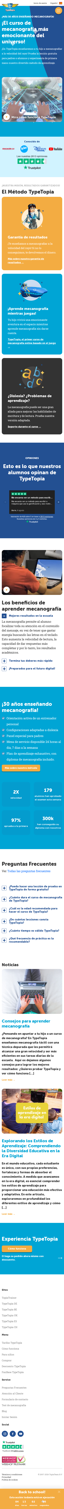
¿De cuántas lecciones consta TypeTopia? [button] (28, 921)
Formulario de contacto (15, 1399)
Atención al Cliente (12, 1393)
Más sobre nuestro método (21, 768)
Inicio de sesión (40, 3)
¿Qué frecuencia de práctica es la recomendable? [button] (31, 940)
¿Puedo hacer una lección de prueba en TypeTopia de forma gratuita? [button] (35, 888)
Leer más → (8, 1079)
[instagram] (5, 1434)
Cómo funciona (17, 1248)
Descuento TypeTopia (14, 1366)
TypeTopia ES (9, 1321)
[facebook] (13, 1434)
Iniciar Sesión (9, 1417)
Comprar (7, 1360)
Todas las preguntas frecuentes (28, 871)
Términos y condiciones (12, 1474)
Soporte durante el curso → (24, 426)
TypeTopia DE (9, 1303)
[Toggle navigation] (58, 10)
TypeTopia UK (10, 1315)
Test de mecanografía (14, 1405)
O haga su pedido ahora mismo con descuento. (23, 1258)
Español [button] (54, 3)
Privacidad (6, 1477)
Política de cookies (10, 1480)
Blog (4, 1411)
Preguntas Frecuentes (14, 1387)
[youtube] (21, 1434)
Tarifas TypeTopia (12, 1342)
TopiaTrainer (9, 1297)
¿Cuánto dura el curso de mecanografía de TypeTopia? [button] (35, 899)
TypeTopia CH (9, 1327)
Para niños (8, 1354)
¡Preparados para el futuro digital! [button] (32, 668)
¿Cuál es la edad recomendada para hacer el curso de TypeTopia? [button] (33, 910)
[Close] (59, 1492)
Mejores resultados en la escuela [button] (31, 615)
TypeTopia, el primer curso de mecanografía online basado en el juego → (32, 343)
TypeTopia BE (9, 1309)
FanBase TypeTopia (13, 1372)
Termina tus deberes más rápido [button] (31, 660)
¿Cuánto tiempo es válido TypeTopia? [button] (34, 930)
